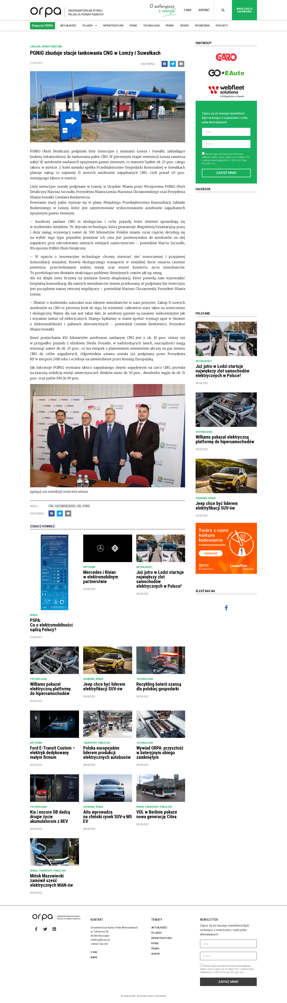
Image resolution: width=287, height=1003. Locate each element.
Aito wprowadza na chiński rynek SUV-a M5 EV (107, 816)
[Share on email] (181, 64)
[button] (42, 25)
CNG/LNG (35, 46)
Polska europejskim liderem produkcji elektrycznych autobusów (107, 752)
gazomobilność (65, 506)
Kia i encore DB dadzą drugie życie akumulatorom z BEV (50, 816)
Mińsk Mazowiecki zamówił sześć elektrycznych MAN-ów (51, 880)
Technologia (151, 25)
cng (51, 506)
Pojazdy (88, 25)
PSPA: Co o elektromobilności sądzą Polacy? (51, 625)
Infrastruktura (113, 25)
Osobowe (89, 679)
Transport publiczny (96, 742)
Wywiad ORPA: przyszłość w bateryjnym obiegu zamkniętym (159, 752)
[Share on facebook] (165, 64)
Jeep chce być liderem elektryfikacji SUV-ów (104, 686)
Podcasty (222, 25)
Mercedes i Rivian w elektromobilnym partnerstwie (100, 577)
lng (79, 506)
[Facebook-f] (226, 607)
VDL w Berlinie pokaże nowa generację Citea (156, 814)
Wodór (184, 25)
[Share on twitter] (173, 64)
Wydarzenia (202, 25)
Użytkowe (89, 567)
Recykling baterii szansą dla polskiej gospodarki (158, 686)
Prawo (170, 25)
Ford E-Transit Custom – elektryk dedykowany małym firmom (52, 752)
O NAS (187, 10)
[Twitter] (45, 929)
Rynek (133, 25)
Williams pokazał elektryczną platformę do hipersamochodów (50, 689)
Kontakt (204, 10)
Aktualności (68, 25)
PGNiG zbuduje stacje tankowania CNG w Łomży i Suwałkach (95, 53)
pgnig (86, 506)
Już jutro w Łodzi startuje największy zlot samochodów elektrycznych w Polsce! (160, 579)
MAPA (94, 957)
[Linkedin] (54, 929)
